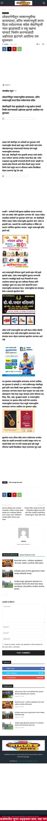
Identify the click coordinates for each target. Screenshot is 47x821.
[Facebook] (4, 49)
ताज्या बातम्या (11, 10)
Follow (40, 673)
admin (6, 44)
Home (4, 10)
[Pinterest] (14, 49)
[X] (9, 49)
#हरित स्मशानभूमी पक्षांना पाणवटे (15, 482)
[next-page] (7, 594)
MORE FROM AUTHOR (27, 555)
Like (42, 668)
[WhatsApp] (19, 49)
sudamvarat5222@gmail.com (27, 761)
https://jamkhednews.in (23, 544)
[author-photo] (23, 538)
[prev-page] (3, 594)
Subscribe (40, 677)
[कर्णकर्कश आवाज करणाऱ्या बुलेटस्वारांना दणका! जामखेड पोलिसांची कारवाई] (7, 573)
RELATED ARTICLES (10, 555)
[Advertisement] (23, 67)
